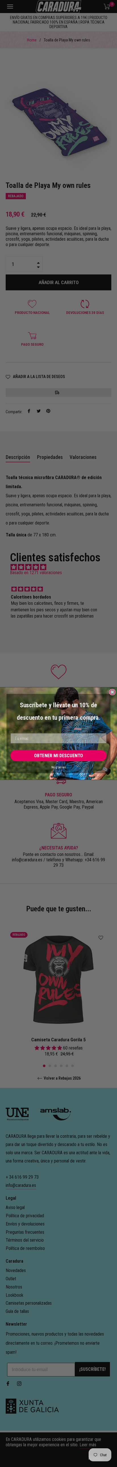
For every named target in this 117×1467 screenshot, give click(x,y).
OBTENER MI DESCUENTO (58, 755)
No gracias (58, 767)
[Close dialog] (112, 691)
